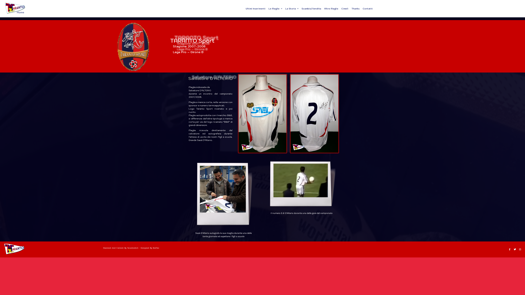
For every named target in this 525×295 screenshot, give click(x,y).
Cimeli (344, 8)
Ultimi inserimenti (256, 8)
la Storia (290, 8)
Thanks (356, 8)
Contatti (368, 8)
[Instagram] (520, 249)
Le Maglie (274, 8)
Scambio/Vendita (311, 8)
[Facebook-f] (510, 249)
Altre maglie (331, 8)
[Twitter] (515, 249)
